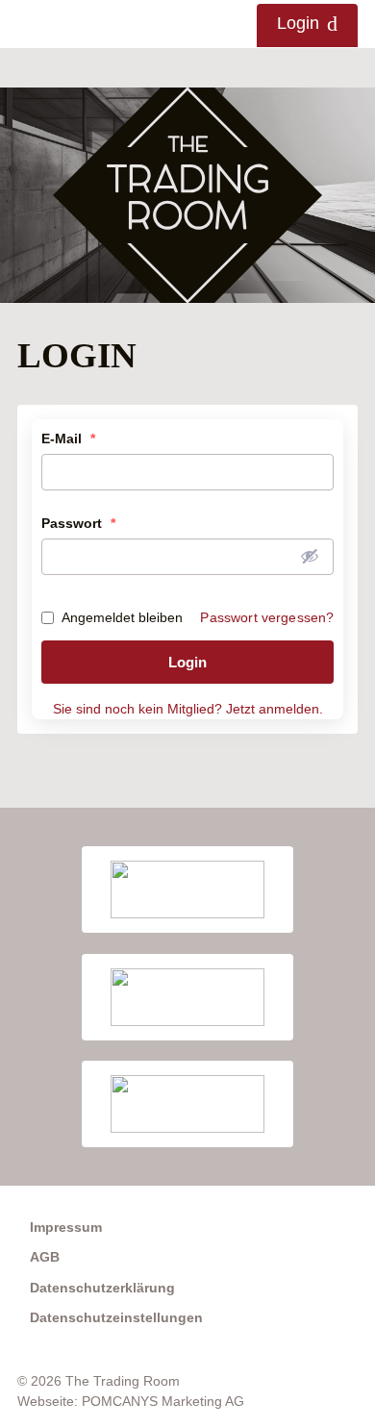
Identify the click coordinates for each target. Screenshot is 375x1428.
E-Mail (68, 438)
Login (298, 23)
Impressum (66, 1227)
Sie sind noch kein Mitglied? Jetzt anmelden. (188, 708)
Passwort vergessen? (267, 617)
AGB (45, 1257)
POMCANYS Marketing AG (163, 1401)
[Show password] (309, 555)
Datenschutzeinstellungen (116, 1317)
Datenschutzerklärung (102, 1287)
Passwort (78, 523)
